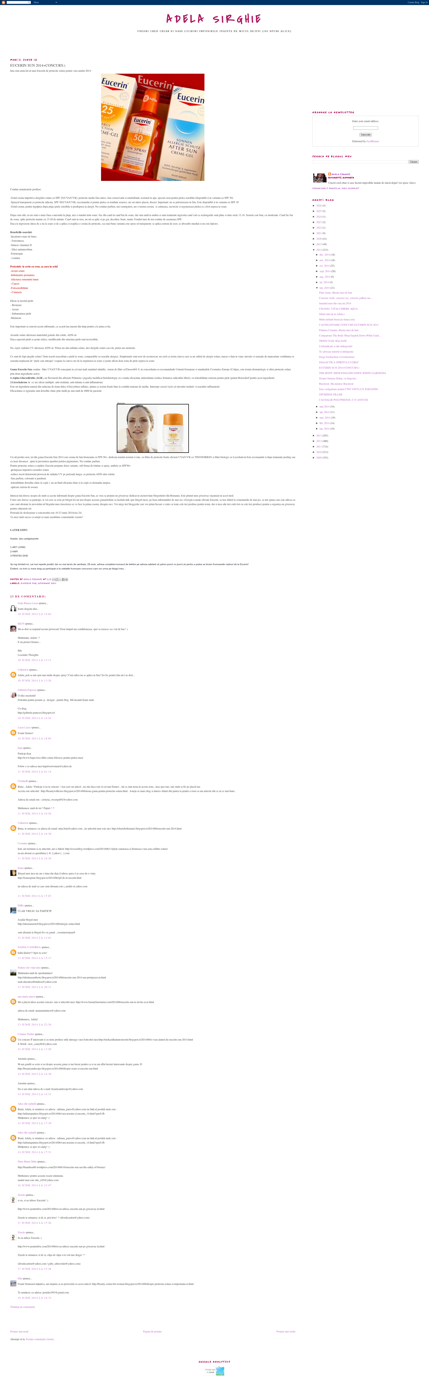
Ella (20, 1278)
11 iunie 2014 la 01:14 (34, 771)
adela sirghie (341, 174)
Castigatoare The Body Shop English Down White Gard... (350, 335)
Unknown (23, 669)
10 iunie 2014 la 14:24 (34, 718)
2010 (319, 452)
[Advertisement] (214, 46)
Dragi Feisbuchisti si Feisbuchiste (336, 357)
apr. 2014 (325, 412)
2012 (319, 441)
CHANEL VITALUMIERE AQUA (338, 308)
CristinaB (23, 781)
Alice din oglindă (27, 1103)
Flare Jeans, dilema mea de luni (335, 292)
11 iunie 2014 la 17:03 (34, 896)
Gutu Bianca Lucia (28, 603)
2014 (319, 249)
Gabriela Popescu (27, 690)
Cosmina (22, 843)
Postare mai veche (286, 1331)
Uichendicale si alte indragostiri (335, 346)
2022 (319, 227)
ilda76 (21, 623)
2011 (319, 446)
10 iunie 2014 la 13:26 (34, 680)
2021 (319, 233)
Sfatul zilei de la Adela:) (332, 314)
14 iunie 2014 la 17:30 (34, 1123)
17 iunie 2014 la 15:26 (34, 1222)
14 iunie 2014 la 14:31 (34, 1094)
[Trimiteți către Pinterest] (66, 579)
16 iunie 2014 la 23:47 (34, 1185)
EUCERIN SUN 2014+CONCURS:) (339, 367)
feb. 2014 (325, 423)
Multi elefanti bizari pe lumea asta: (337, 319)
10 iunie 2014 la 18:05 (34, 738)
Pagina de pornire (152, 1331)
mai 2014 (325, 406)
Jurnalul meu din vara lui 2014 (335, 303)
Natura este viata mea (29, 967)
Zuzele (21, 1194)
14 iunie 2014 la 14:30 (34, 1074)
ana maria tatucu (26, 996)
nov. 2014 (325, 260)
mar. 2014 (325, 417)
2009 (319, 457)
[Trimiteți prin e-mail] (53, 579)
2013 (319, 435)
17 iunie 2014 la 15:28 (34, 1268)
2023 (319, 222)
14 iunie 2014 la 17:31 (34, 1152)
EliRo (21, 905)
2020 (319, 238)
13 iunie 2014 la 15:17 (34, 958)
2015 (319, 244)
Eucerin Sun (28, 583)
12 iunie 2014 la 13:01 (34, 937)
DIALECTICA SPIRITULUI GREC (339, 362)
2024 (319, 216)
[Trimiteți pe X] (60, 579)
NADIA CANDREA (29, 947)
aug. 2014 (325, 276)
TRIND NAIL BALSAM (332, 340)
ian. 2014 (325, 428)
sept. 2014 (325, 271)
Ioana (21, 868)
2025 (319, 211)
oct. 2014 (325, 265)
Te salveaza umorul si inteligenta (336, 351)
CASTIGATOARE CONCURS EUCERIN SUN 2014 (348, 324)
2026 (319, 205)
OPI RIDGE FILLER (330, 394)
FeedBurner (372, 141)
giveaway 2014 (47, 583)
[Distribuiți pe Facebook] (63, 579)
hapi (20, 747)
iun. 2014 (325, 287)
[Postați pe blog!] (57, 579)
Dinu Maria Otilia (27, 1161)
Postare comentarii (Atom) (40, 1339)
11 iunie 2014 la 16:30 (34, 833)
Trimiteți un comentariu (22, 1306)
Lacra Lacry (24, 727)
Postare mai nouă (19, 1331)
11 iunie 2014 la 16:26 (34, 813)
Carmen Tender (26, 1034)
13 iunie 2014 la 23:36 (34, 1024)
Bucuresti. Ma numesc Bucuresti (336, 383)
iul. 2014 (325, 282)
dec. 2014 (325, 254)
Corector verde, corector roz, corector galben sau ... (346, 298)
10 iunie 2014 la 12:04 (34, 614)
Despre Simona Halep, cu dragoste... (338, 378)
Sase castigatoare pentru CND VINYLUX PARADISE (348, 389)
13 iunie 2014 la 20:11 (34, 987)
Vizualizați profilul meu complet (335, 188)
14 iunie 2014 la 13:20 (34, 1049)
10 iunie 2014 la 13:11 (34, 660)
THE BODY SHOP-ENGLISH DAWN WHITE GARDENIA (352, 373)
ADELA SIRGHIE (214, 19)
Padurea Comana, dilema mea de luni (338, 330)
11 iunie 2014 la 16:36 (34, 858)
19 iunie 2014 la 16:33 (34, 1297)
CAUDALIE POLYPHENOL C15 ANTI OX (343, 399)
